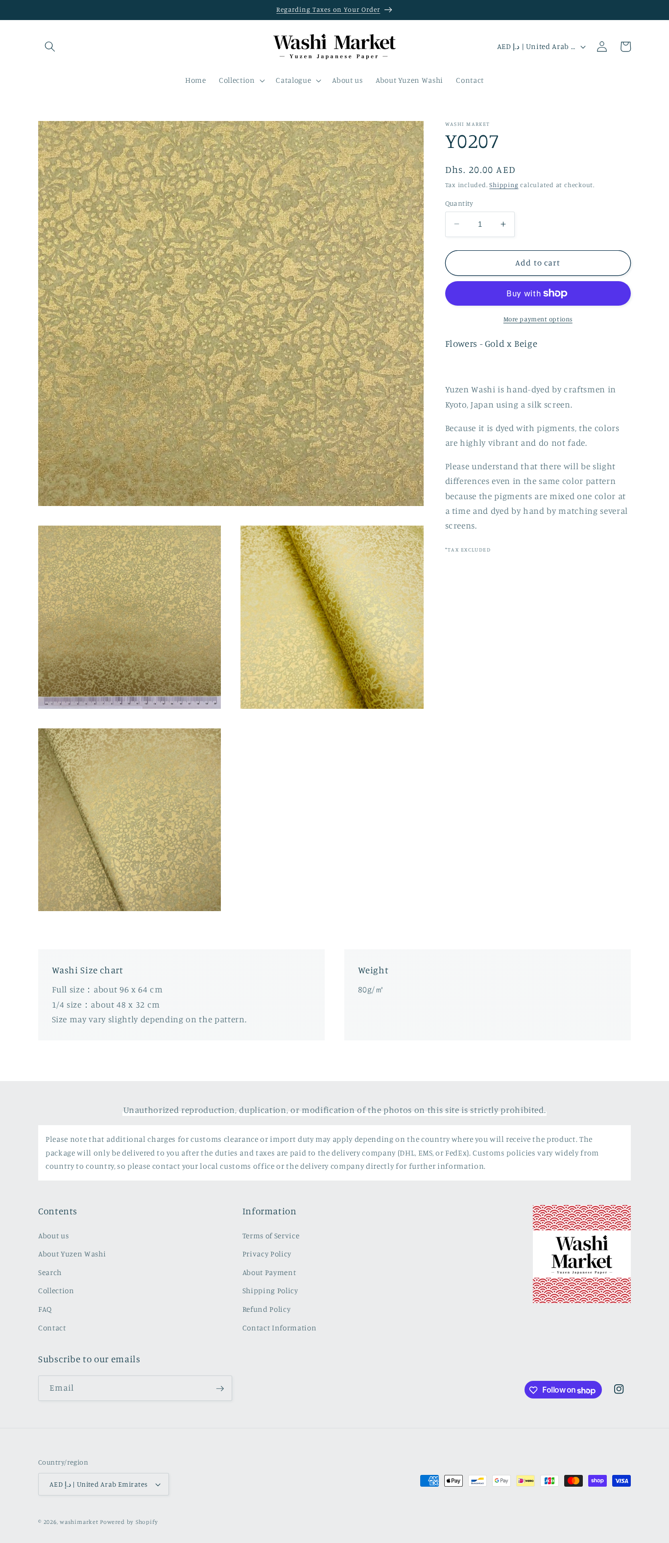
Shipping (503, 184)
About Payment (269, 1272)
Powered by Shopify (129, 1521)
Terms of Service (271, 1235)
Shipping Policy (270, 1290)
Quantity (459, 202)
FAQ (45, 1309)
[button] (50, 46)
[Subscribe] (220, 1388)
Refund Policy (266, 1309)
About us (53, 1235)
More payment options (538, 318)
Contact (52, 1327)
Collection (56, 1290)
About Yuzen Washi (72, 1253)
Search (50, 1272)
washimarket (79, 1521)
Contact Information (279, 1327)
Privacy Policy (266, 1253)
